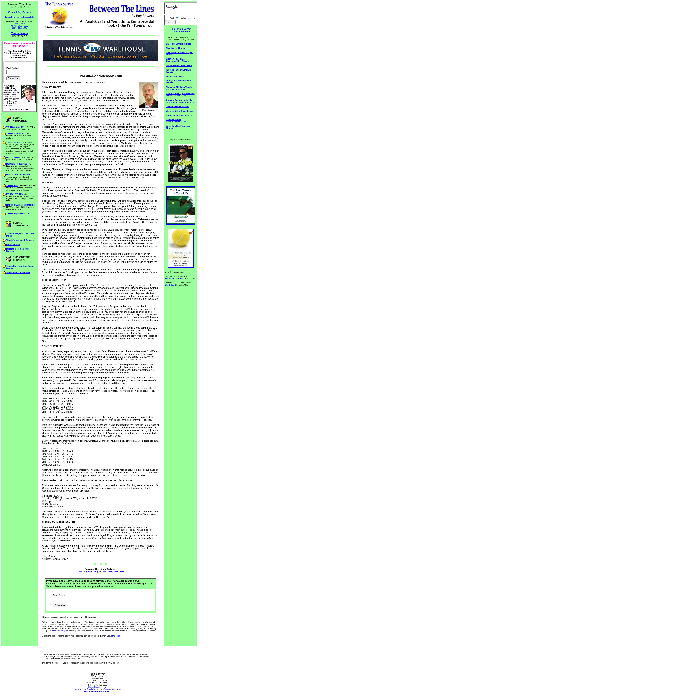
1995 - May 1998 (19, 28)
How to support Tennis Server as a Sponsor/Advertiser (97, 689)
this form (116, 636)
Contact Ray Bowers (19, 12)
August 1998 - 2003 (19, 26)
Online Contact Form (97, 687)
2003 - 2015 (19, 24)
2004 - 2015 (119, 572)
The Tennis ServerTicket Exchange (181, 30)
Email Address (12, 68)
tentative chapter (60, 631)
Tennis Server (19, 33)
